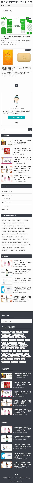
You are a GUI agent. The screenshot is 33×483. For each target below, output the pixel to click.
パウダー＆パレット (14, 245)
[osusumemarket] (16, 2)
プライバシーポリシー (13, 478)
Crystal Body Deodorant (18, 223)
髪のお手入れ (22, 250)
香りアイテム (14, 250)
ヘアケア (6, 199)
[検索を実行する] (30, 129)
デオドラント (5, 245)
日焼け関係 (16, 247)
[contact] (16, 123)
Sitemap (28, 478)
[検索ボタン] (31, 2)
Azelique (26, 220)
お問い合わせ (22, 478)
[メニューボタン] (2, 2)
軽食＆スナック (5, 250)
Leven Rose (4, 228)
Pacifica (4, 231)
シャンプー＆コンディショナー (15, 242)
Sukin (3, 236)
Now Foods (20, 228)
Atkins (13, 220)
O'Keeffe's (27, 228)
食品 (5, 209)
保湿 (29, 245)
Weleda (22, 236)
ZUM (10, 239)
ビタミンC (23, 245)
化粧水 (3, 247)
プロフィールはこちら (16, 117)
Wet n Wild (4, 239)
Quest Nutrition (5, 234)
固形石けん (9, 247)
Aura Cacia (19, 220)
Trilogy (17, 236)
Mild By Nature (12, 228)
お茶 (14, 239)
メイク (6, 206)
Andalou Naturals (6, 220)
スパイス (26, 242)
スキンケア (7, 195)
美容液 (22, 247)
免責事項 (5, 478)
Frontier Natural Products (8, 225)
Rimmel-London (23, 234)
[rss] (15, 475)
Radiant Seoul (14, 234)
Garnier (17, 225)
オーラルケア (25, 239)
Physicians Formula (12, 231)
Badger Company (6, 223)
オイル (18, 239)
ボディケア (7, 202)
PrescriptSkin (22, 231)
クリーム (4, 242)
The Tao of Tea (10, 236)
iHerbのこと (7, 191)
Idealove (23, 225)
